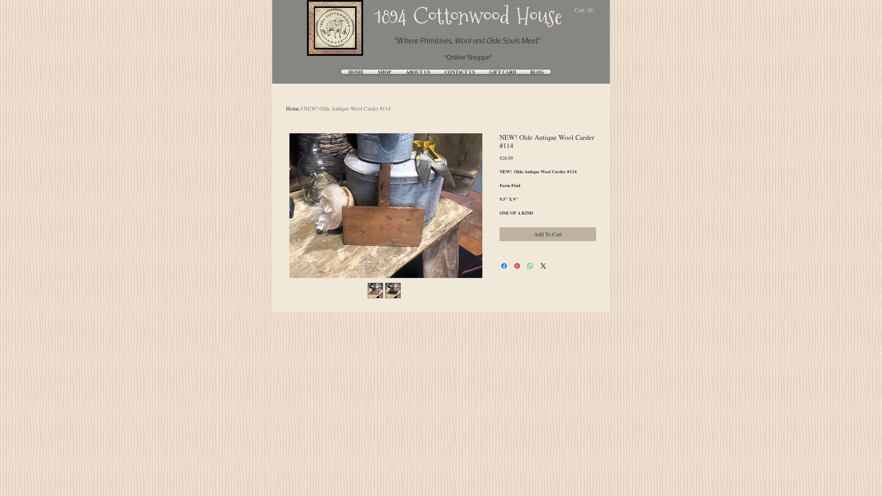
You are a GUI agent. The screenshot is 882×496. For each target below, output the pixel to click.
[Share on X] (543, 266)
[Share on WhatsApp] (530, 266)
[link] (586, 10)
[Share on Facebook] (504, 266)
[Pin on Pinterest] (517, 266)
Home (292, 108)
